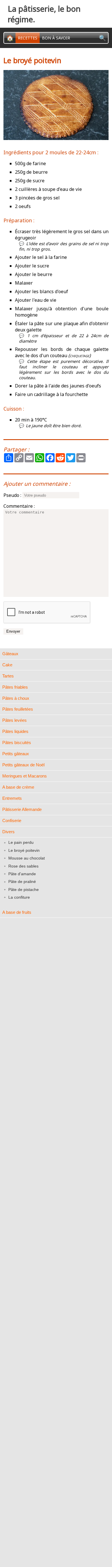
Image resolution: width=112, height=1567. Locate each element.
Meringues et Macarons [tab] (24, 775)
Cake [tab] (7, 664)
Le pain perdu (21, 842)
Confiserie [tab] (11, 820)
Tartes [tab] (8, 675)
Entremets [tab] (12, 798)
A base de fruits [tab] (16, 912)
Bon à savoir (56, 38)
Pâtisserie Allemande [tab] (22, 809)
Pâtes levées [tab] (14, 720)
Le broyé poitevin (24, 850)
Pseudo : (12, 495)
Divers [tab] (8, 831)
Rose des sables (23, 866)
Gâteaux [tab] (10, 653)
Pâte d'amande (22, 874)
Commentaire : (19, 506)
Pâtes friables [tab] (15, 687)
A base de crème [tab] (18, 787)
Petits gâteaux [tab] (15, 753)
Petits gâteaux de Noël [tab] (23, 764)
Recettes (27, 38)
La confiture (19, 897)
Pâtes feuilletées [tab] (17, 709)
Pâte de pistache (23, 889)
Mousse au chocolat (26, 858)
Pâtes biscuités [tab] (16, 742)
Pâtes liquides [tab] (15, 731)
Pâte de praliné (22, 882)
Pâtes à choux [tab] (15, 698)
